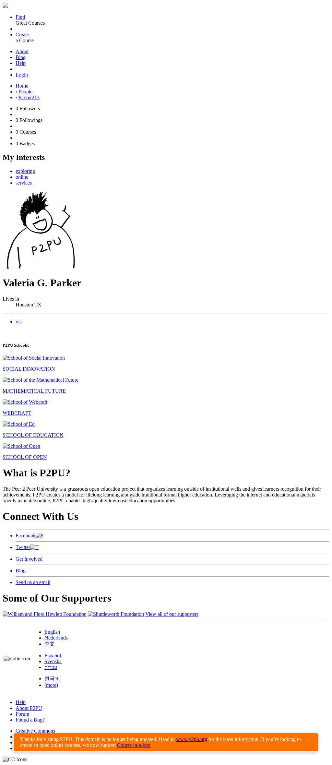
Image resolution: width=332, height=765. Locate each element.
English (52, 632)
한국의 (52, 678)
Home (22, 86)
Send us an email (33, 582)
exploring (25, 171)
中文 (49, 644)
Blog (21, 57)
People (25, 91)
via (19, 321)
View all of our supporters (171, 614)
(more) (51, 685)
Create (22, 34)
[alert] (166, 742)
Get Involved (29, 559)
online (22, 177)
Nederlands (56, 637)
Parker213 (29, 97)
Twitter (23, 547)
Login (22, 75)
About (22, 51)
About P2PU (29, 708)
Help (21, 63)
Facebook (26, 535)
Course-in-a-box (133, 745)
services (24, 182)
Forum (22, 714)
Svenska (53, 661)
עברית (50, 667)
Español (52, 655)
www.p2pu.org (191, 739)
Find (20, 17)
